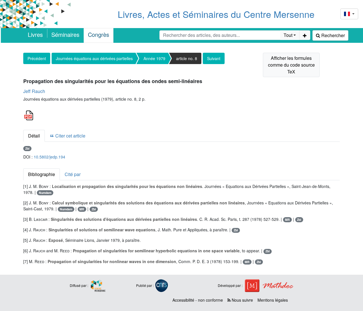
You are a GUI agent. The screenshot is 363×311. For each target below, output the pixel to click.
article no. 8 (186, 58)
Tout (288, 35)
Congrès (98, 34)
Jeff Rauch (34, 91)
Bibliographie (41, 174)
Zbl (27, 148)
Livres (35, 34)
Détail (34, 135)
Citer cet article (69, 135)
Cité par (73, 174)
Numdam (45, 193)
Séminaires (65, 34)
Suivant (213, 58)
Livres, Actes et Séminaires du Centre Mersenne (216, 13)
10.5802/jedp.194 (49, 157)
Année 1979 (154, 58)
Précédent (37, 58)
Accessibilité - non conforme (197, 300)
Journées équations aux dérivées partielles (94, 58)
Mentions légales (273, 300)
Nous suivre (242, 300)
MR (81, 209)
